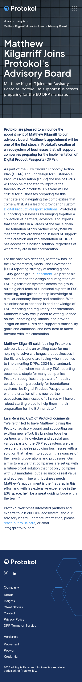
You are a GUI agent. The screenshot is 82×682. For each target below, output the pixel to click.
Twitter (6, 573)
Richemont (43, 274)
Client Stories (13, 607)
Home (7, 21)
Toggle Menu (74, 8)
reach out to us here (19, 523)
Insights (20, 21)
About (8, 595)
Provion (9, 650)
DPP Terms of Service (20, 625)
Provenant (11, 644)
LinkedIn (14, 573)
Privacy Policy (14, 619)
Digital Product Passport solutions (31, 209)
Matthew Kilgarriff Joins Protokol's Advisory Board (35, 26)
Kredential (11, 656)
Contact (9, 613)
